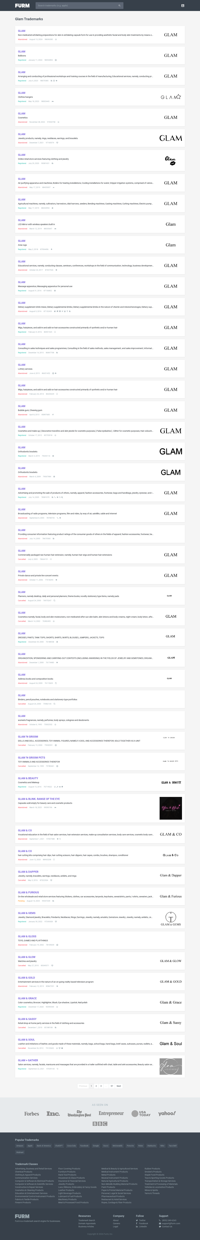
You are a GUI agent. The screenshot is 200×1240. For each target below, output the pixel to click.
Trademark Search (86, 1220)
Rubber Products (152, 1168)
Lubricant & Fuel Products (70, 1196)
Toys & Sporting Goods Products (159, 1178)
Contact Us (167, 1226)
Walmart (19, 1152)
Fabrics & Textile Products (27, 1199)
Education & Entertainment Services (31, 1193)
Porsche (130, 1146)
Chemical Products (23, 1172)
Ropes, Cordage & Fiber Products (116, 1202)
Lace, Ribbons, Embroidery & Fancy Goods (77, 1187)
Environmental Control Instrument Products (35, 1196)
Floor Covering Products (69, 1168)
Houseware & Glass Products (71, 1178)
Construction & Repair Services (29, 1187)
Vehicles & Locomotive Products (159, 1187)
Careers (116, 1223)
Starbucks (151, 1146)
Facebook (84, 1146)
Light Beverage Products (69, 1193)
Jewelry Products (66, 1184)
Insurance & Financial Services (72, 1181)
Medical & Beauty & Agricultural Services (119, 1168)
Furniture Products (66, 1172)
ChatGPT (59, 1146)
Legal (115, 1226)
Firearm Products (23, 1202)
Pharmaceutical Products (113, 1196)
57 (112, 1086)
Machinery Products (67, 1199)
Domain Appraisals (87, 1223)
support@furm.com (171, 1223)
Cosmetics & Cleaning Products (29, 1190)
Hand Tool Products (67, 1175)
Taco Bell (172, 1146)
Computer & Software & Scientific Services (34, 1184)
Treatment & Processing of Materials (161, 1184)
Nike (162, 1146)
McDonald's (117, 1146)
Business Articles (86, 1226)
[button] (182, 5)
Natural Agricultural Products (114, 1181)
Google (96, 1146)
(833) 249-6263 (169, 1220)
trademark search (32, 1221)
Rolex (140, 1146)
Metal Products (108, 1175)
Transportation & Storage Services (160, 1181)
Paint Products (108, 1187)
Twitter (142, 1220)
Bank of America (44, 1146)
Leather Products (66, 1190)
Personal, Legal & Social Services (116, 1193)
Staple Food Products (154, 1175)
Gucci (105, 1146)
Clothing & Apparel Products (28, 1175)
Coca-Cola (71, 1146)
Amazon (19, 1146)
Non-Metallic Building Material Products (119, 1184)
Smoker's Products (153, 1172)
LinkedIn (143, 1226)
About (116, 1220)
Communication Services (26, 1178)
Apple (30, 1146)
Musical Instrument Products (114, 1178)
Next (119, 1086)
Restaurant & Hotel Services (114, 1199)
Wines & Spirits (151, 1190)
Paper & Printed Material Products (116, 1190)
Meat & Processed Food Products (73, 1202)
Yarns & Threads (152, 1193)
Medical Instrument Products (114, 1172)
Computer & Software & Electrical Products (34, 1181)
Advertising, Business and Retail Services (33, 1168)
